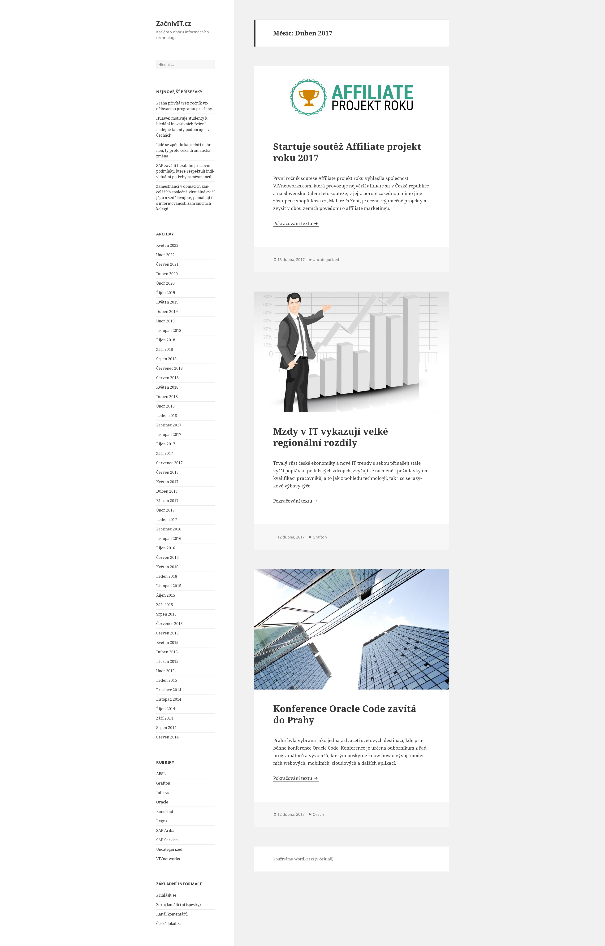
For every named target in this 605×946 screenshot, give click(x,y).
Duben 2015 (167, 652)
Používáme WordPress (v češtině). (303, 859)
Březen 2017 (167, 500)
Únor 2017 (165, 510)
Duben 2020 (167, 273)
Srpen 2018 (166, 358)
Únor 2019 (165, 321)
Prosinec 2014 (168, 689)
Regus (161, 821)
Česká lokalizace (171, 923)
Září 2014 (164, 718)
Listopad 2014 (168, 699)
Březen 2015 (167, 661)
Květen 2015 (167, 642)
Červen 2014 (167, 737)
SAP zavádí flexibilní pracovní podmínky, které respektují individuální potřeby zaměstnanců (185, 171)
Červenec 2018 (169, 368)
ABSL (161, 773)
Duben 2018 (167, 396)
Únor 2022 (165, 254)
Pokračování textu (296, 223)
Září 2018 (164, 349)
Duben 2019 (167, 311)
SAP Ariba (165, 830)
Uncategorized (169, 849)
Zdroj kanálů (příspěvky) (178, 904)
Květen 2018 (167, 387)
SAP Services (167, 839)
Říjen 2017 (165, 444)
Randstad (164, 811)
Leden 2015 (166, 680)
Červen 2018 (167, 377)
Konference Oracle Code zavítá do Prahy (344, 714)
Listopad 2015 (168, 585)
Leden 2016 (166, 576)
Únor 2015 (165, 670)
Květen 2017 (167, 481)
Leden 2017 (166, 519)
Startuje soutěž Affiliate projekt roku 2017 (347, 152)
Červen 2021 (167, 264)
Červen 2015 (167, 633)
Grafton (163, 783)
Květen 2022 (167, 245)
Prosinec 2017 (168, 425)
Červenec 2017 (169, 462)
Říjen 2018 (165, 340)
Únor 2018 (165, 406)
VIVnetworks (168, 858)
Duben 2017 (167, 491)
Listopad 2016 (168, 538)
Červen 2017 (167, 472)
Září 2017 (164, 453)
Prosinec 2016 (168, 529)
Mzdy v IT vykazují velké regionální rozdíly (330, 437)
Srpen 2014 (166, 727)
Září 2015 (164, 604)
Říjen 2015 (165, 595)
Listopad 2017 (168, 434)
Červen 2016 (167, 557)
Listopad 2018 (168, 330)
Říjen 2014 (165, 708)
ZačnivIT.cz (173, 23)
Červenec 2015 (169, 623)
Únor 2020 (165, 283)
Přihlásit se (166, 895)
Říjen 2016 (165, 548)
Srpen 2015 (166, 614)
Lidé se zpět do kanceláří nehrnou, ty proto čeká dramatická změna (184, 150)
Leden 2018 (166, 415)
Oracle (162, 802)
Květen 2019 (167, 302)
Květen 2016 (167, 566)
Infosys (162, 792)
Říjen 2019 (165, 292)
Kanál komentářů (172, 914)
